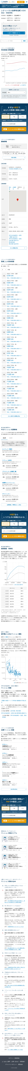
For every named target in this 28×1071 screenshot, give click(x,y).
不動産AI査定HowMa (6, 5)
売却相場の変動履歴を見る (15, 168)
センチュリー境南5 (7, 449)
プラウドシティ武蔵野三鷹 (9, 471)
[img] (14, 573)
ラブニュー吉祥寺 (7, 460)
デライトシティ (6, 493)
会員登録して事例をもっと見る (14, 504)
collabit (15, 1067)
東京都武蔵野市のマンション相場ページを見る (13, 621)
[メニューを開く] (26, 2)
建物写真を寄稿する (16, 147)
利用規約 (22, 1061)
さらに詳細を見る (14, 248)
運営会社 (20, 1064)
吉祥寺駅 (12, 710)
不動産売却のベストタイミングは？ (16, 926)
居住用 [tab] (4, 438)
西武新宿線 (12, 242)
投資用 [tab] (10, 438)
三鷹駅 (6, 637)
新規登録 (17, 1058)
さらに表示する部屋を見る (14, 416)
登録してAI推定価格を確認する (14, 278)
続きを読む (14, 157)
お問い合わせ (14, 1061)
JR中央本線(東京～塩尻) (15, 235)
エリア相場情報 (16, 5)
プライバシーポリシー (11, 1064)
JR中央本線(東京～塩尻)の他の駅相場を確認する (14, 713)
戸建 (14, 116)
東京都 (22, 5)
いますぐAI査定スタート (14, 33)
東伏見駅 (18, 710)
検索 (24, 40)
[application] (14, 73)
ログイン (11, 1058)
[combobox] (11, 41)
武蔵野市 (4, 6)
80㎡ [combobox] (9, 92)
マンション (5, 116)
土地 (22, 116)
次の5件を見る (14, 789)
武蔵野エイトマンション (8, 482)
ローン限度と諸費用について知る (15, 1049)
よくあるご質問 (6, 1061)
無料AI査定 (20, 2)
